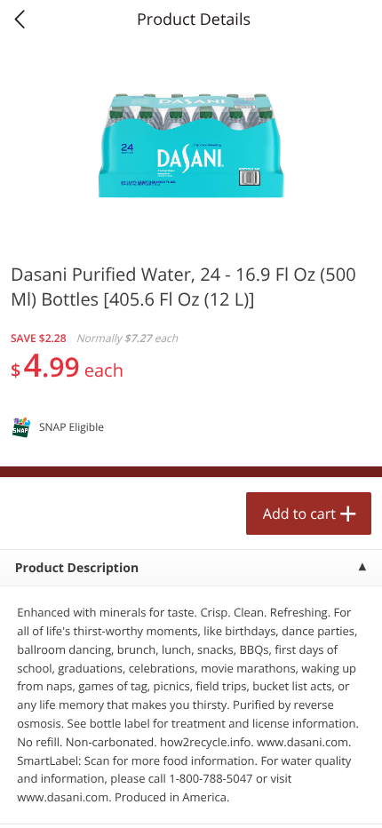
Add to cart (299, 513)
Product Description (77, 568)
